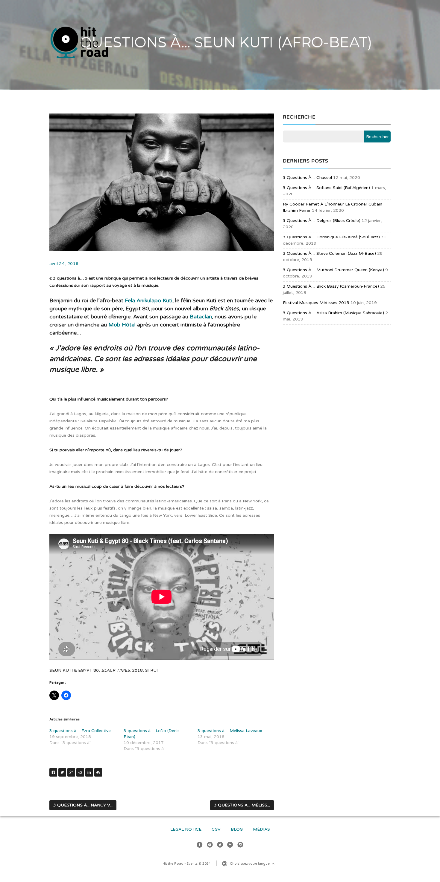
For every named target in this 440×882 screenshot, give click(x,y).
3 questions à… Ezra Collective (80, 730)
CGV (216, 829)
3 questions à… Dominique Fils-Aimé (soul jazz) (331, 237)
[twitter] (220, 845)
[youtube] (210, 845)
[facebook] (200, 845)
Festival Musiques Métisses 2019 (316, 302)
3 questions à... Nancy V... (83, 805)
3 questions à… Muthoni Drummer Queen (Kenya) (333, 269)
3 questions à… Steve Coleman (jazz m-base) (329, 253)
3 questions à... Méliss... (242, 805)
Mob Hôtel (122, 324)
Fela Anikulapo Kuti (148, 300)
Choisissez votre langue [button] (250, 864)
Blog (237, 829)
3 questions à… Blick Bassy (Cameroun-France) (331, 286)
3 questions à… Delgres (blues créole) (321, 220)
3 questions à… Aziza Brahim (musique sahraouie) (333, 312)
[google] (230, 845)
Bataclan (201, 316)
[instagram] (240, 845)
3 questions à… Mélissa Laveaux (230, 730)
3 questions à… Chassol (307, 177)
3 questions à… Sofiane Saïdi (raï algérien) (326, 187)
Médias (261, 829)
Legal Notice (185, 829)
